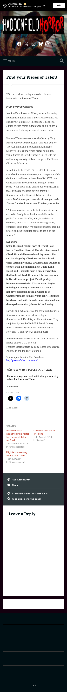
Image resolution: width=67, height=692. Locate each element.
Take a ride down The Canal (26, 499)
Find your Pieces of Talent (31, 77)
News (15, 485)
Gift (59, 5)
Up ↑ (33, 685)
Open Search (61, 61)
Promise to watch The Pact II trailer (30, 493)
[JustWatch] (12, 387)
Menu (11, 61)
